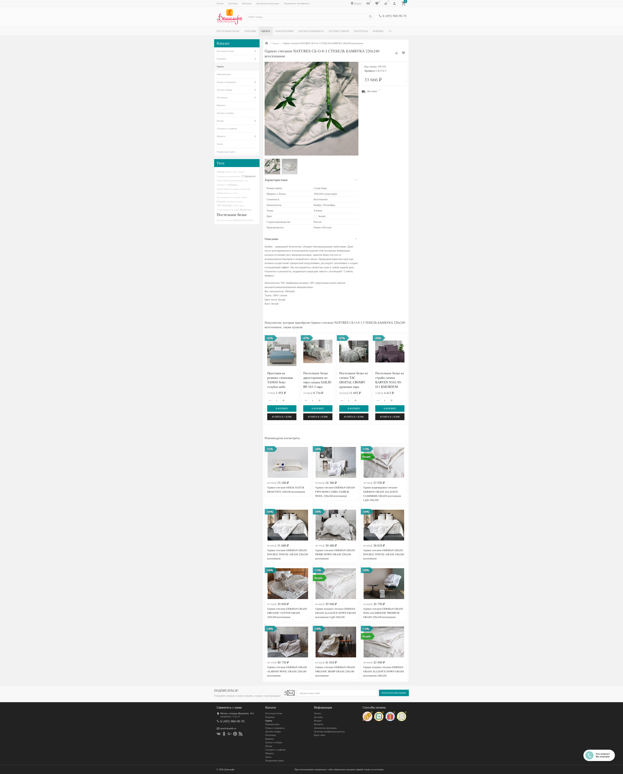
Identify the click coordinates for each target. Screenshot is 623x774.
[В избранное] (403, 53)
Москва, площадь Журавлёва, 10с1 (237, 713)
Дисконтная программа (267, 3)
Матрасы (221, 136)
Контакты (246, 3)
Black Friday (247, 220)
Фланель (237, 220)
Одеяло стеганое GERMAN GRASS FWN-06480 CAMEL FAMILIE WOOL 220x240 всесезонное (335, 491)
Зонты (220, 143)
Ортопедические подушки (229, 197)
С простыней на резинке (228, 209)
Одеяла (265, 31)
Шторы (220, 120)
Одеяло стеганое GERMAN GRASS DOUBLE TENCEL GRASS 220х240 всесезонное (287, 554)
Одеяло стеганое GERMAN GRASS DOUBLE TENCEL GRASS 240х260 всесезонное (383, 554)
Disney (241, 171)
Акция (244, 197)
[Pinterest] (235, 734)
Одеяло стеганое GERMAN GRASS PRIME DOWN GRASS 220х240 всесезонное (335, 554)
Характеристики (276, 180)
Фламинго (221, 184)
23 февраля (248, 176)
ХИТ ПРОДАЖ (224, 205)
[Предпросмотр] (281, 351)
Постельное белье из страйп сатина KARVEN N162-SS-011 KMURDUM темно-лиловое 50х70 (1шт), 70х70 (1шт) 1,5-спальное (389, 386)
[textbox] (310, 16)
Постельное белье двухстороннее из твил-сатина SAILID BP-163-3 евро (317, 380)
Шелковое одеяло (235, 201)
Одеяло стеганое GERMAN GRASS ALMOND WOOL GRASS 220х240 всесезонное (287, 671)
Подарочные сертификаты (296, 3)
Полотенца (361, 31)
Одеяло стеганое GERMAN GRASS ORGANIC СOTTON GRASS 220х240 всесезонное (287, 613)
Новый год (245, 209)
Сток (245, 180)
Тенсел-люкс (238, 205)
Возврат (318, 720)
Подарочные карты (226, 151)
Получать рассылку (394, 692)
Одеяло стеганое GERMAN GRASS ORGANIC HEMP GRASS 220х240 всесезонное (335, 671)
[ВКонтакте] (218, 734)
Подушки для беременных (229, 176)
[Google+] (230, 734)
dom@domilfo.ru (228, 728)
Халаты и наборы (225, 112)
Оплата (220, 3)
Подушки (250, 31)
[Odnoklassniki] (224, 734)
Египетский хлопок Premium (230, 180)
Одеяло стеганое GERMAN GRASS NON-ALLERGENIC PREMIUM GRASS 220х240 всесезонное (383, 613)
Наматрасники (284, 31)
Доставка (232, 3)
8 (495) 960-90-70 (394, 16)
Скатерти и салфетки (227, 128)
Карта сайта (319, 735)
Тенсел (220, 192)
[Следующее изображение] (294, 351)
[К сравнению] (396, 53)
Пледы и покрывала (311, 31)
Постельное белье (228, 31)
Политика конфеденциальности (329, 731)
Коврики (378, 31)
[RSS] (241, 734)
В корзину (282, 408)
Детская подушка (225, 220)
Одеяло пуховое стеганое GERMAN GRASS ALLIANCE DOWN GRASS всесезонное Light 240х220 (335, 613)
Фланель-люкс (231, 171)
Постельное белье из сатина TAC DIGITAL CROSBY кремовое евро (353, 380)
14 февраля (231, 184)
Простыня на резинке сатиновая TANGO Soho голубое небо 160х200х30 (280, 382)
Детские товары (339, 31)
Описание (271, 239)
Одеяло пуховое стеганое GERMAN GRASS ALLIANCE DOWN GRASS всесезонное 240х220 (383, 671)
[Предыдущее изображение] (269, 351)
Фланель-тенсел (231, 193)
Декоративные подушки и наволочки (233, 188)
